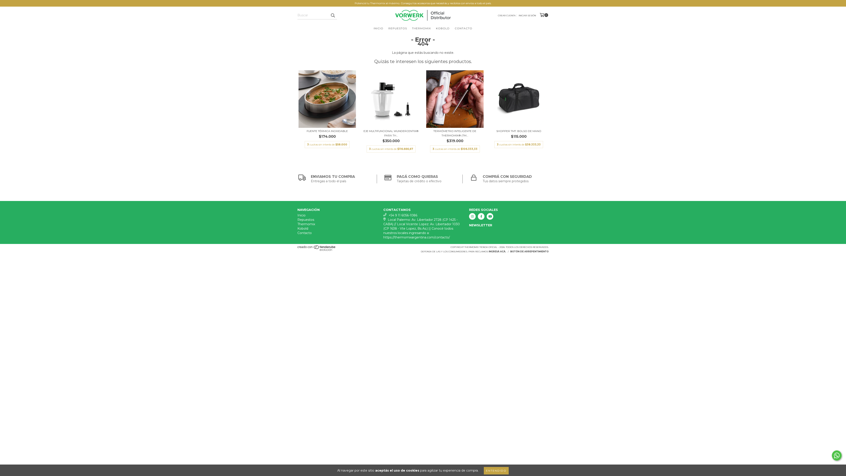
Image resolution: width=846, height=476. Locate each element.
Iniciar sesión (527, 15)
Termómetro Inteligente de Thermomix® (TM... (454, 133)
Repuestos (397, 28)
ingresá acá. (497, 251)
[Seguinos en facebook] (481, 216)
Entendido (496, 470)
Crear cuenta (507, 15)
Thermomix (421, 28)
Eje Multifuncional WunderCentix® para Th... (391, 133)
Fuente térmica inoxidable (327, 131)
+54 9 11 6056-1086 (403, 215)
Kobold (443, 28)
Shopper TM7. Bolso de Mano (518, 131)
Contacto (463, 28)
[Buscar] (332, 15)
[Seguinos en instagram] (472, 216)
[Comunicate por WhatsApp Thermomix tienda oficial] (837, 455)
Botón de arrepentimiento (529, 251)
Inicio (378, 28)
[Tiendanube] (316, 250)
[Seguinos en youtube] (490, 216)
